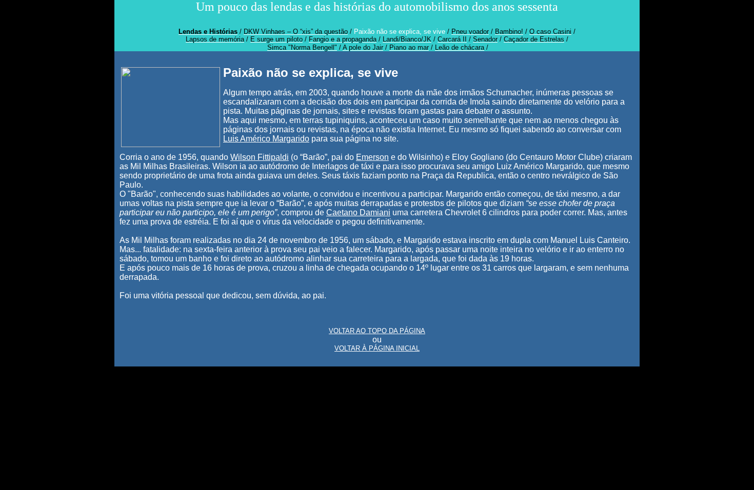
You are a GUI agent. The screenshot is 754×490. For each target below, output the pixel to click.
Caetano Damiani (358, 212)
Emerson (372, 157)
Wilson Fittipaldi (259, 157)
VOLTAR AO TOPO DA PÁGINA (377, 331)
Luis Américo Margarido (266, 138)
